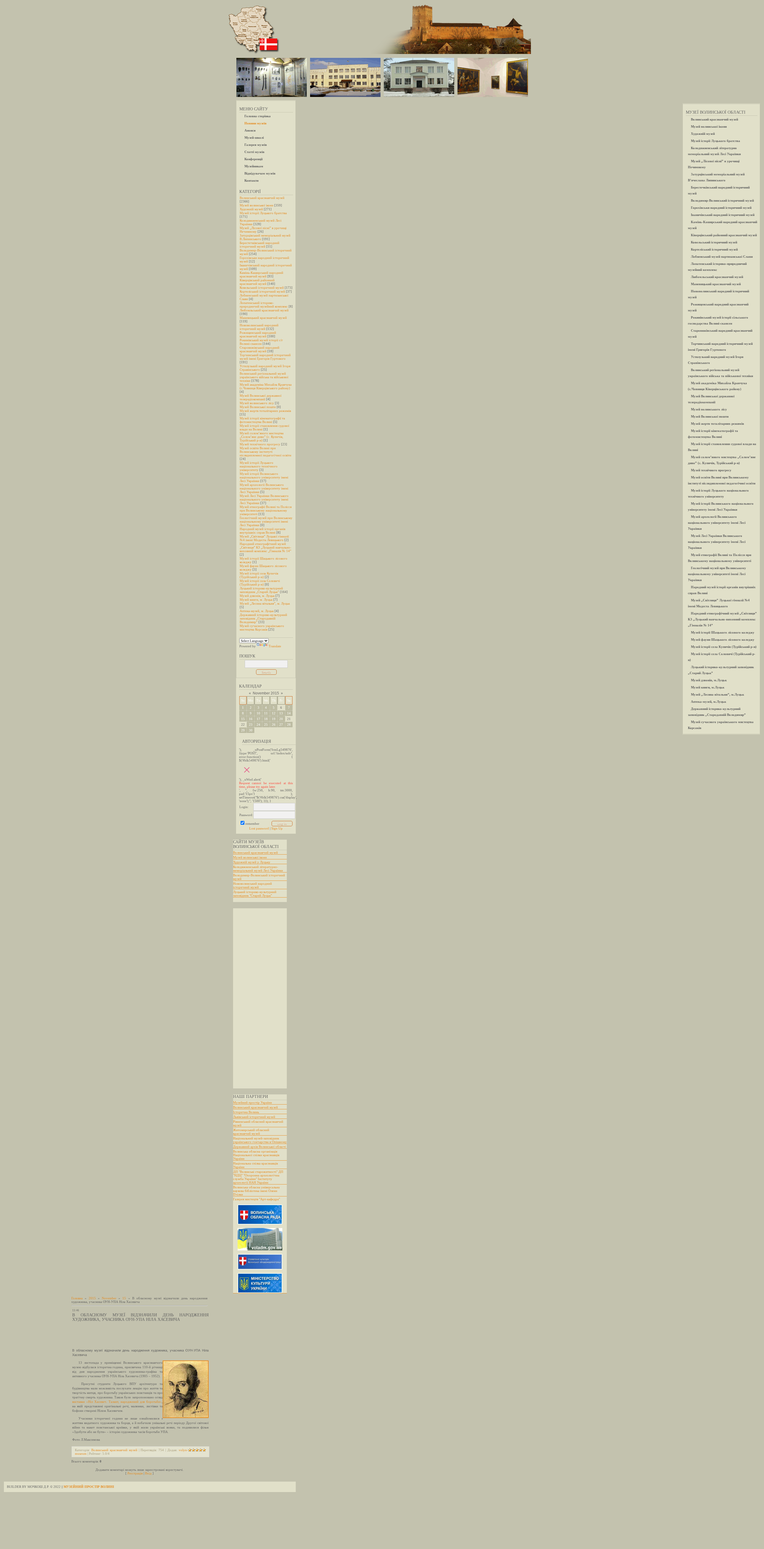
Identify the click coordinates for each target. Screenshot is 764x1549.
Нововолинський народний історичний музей (259, 327)
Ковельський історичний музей (262, 287)
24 (258, 724)
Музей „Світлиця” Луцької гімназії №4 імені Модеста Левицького (264, 538)
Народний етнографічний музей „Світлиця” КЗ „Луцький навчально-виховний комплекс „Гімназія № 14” (265, 547)
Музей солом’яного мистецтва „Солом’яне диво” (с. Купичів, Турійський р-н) (262, 436)
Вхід (148, 1473)
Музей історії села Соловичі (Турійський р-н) (260, 582)
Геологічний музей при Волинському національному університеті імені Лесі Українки (266, 521)
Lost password (259, 828)
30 (250, 730)
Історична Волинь (246, 1112)
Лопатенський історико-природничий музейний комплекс (264, 304)
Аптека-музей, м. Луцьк (257, 611)
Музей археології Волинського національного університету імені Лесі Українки (264, 488)
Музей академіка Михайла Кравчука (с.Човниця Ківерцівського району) (266, 386)
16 (250, 719)
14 (289, 713)
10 (258, 713)
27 (281, 724)
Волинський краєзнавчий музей (262, 198)
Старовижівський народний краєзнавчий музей (259, 349)
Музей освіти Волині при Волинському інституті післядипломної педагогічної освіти (265, 451)
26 (273, 724)
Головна (77, 1298)
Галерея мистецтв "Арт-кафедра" (256, 1199)
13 (281, 713)
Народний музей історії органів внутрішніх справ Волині (262, 530)
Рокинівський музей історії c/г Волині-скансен (261, 341)
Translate (275, 646)
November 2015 (266, 693)
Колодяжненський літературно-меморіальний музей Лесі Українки (258, 868)
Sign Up (277, 828)
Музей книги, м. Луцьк (256, 599)
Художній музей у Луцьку (251, 862)
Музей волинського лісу (257, 403)
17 (258, 719)
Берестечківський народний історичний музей (259, 244)
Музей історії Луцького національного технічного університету (259, 466)
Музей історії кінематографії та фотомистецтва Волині (262, 420)
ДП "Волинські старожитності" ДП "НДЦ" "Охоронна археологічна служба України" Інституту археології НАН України (258, 1177)
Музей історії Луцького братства (263, 213)
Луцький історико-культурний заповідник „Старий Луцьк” (261, 590)
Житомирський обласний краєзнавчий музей (251, 1131)
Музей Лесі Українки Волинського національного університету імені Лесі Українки (264, 499)
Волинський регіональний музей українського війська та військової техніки (264, 377)
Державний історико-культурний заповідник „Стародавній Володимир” (263, 618)
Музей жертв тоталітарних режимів (265, 411)
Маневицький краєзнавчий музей (263, 317)
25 (266, 724)
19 (273, 719)
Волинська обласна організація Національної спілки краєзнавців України (256, 1155)
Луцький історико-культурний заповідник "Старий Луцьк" (254, 893)
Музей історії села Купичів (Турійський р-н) (259, 575)
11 (266, 713)
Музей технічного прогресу (260, 444)
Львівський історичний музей (254, 1117)
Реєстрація (135, 1473)
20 (281, 719)
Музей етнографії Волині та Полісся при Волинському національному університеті (266, 510)
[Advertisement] (257, 998)
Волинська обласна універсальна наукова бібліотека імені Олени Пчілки (256, 1190)
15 (243, 719)
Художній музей (251, 209)
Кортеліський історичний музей (262, 291)
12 (273, 713)
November (109, 1298)
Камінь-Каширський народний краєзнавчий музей (261, 274)
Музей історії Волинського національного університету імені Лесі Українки (264, 477)
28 (289, 724)
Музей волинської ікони (256, 205)
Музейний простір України (252, 1102)
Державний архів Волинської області (259, 1146)
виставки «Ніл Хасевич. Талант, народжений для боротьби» (117, 1401)
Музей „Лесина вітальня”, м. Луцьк (265, 603)
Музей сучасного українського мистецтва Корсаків (262, 627)
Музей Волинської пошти (258, 407)
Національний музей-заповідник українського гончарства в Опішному (260, 1140)
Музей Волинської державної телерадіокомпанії (260, 397)
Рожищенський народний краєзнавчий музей (258, 334)
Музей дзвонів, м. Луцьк (257, 595)
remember (252, 823)
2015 (92, 1298)
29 (243, 730)
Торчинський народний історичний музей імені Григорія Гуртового (265, 356)
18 (266, 719)
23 (250, 724)
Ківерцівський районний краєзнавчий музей (257, 281)
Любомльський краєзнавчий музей (264, 310)
